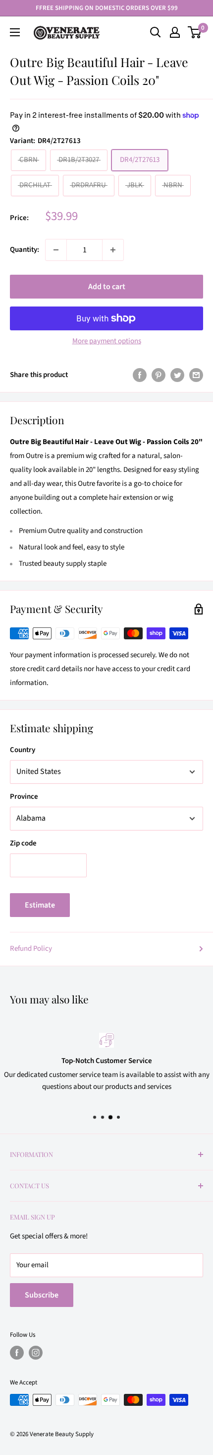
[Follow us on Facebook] (17, 1353)
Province (24, 796)
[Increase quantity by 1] (113, 249)
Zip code (23, 843)
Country (22, 750)
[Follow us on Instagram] (36, 1353)
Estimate (40, 905)
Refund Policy (31, 948)
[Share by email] (196, 375)
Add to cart (106, 286)
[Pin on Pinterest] (158, 375)
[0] (195, 32)
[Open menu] (15, 32)
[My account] (175, 32)
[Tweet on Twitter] (177, 375)
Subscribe (41, 1295)
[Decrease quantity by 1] (56, 249)
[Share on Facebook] (140, 375)
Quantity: (24, 249)
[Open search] (155, 32)
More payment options (106, 341)
